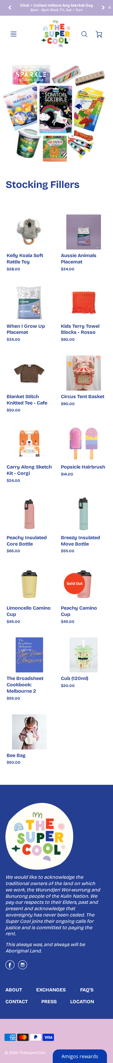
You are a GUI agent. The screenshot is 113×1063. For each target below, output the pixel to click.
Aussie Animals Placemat (78, 259)
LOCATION (82, 1001)
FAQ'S (86, 990)
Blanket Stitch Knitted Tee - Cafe (27, 400)
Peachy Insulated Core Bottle (27, 541)
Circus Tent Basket (82, 396)
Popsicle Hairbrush (83, 467)
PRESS (49, 1001)
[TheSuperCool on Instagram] (22, 967)
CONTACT (16, 1001)
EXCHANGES (51, 990)
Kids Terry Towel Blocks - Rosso (80, 329)
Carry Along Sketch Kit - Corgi (29, 470)
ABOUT (13, 990)
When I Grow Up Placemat (26, 329)
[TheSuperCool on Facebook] (9, 967)
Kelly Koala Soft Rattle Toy (25, 259)
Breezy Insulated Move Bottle (80, 541)
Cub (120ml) (74, 678)
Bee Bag (16, 755)
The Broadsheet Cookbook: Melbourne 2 (25, 684)
